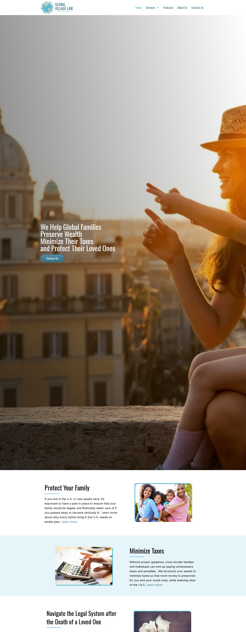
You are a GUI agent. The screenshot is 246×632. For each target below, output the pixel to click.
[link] (138, 7)
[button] (52, 258)
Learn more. (69, 521)
